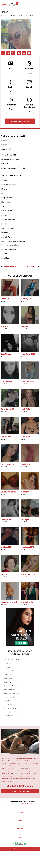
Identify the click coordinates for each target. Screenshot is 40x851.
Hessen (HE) (7, 682)
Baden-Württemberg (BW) (11, 659)
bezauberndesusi (9, 602)
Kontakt (20, 829)
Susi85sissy (6, 354)
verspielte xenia (8, 492)
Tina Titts (25, 436)
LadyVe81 (5, 298)
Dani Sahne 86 (7, 409)
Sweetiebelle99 (28, 602)
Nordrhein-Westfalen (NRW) (12, 693)
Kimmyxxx (26, 298)
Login (20, 837)
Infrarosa (5, 574)
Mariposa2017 (27, 547)
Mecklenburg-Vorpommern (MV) (13, 686)
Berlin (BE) (7, 667)
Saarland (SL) (7, 700)
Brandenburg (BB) (9, 671)
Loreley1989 (6, 381)
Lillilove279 (6, 547)
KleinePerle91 (27, 381)
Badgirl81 (25, 464)
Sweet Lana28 (7, 464)
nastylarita (6, 519)
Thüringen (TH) (8, 715)
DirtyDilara (6, 436)
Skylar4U (25, 492)
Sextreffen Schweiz (29, 804)
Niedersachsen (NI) (9, 689)
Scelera (4, 326)
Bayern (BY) (7, 663)
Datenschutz (20, 812)
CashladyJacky (28, 574)
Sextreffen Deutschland (9, 16)
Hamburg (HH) (8, 678)
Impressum (20, 820)
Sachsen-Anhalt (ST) (10, 708)
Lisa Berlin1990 (28, 354)
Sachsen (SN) (23, 16)
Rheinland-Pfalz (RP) (10, 697)
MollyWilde (26, 409)
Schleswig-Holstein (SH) (11, 712)
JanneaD (25, 326)
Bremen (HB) (7, 674)
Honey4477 (26, 519)
